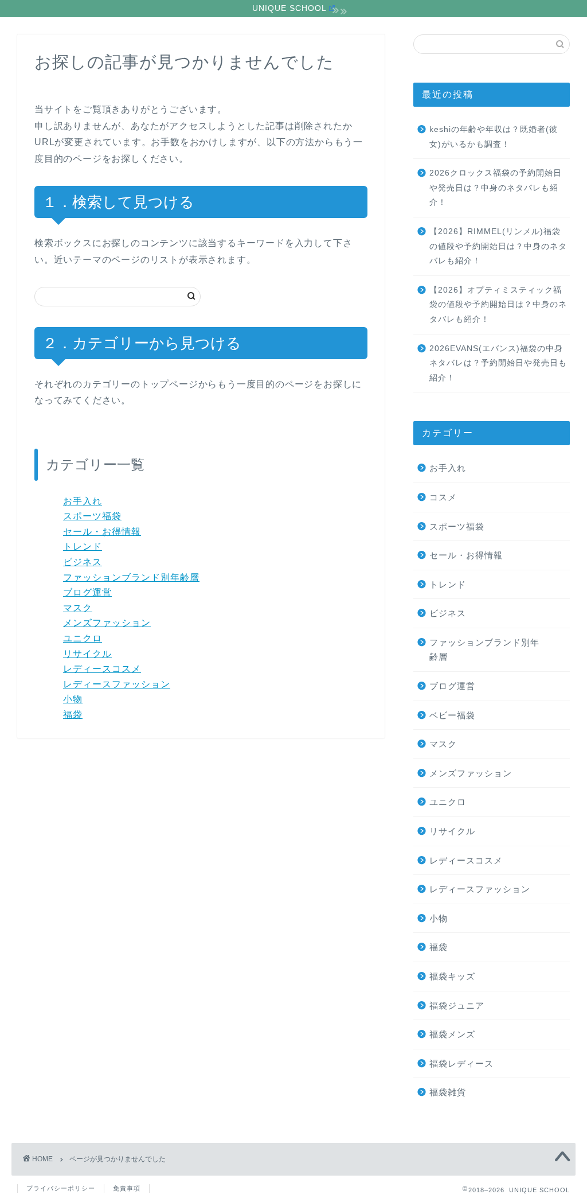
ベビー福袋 (452, 715)
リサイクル (87, 654)
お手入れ (82, 501)
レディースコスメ (102, 669)
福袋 (73, 714)
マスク (77, 608)
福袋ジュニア (456, 1005)
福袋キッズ (452, 976)
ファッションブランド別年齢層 (131, 577)
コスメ (443, 497)
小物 (73, 699)
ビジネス (82, 562)
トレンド (82, 546)
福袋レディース (461, 1063)
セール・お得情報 (102, 531)
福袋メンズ (452, 1034)
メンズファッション (107, 623)
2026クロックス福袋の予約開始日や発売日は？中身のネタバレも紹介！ (495, 188)
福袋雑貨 (447, 1092)
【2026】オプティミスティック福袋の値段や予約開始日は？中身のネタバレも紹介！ (498, 305)
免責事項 (126, 1188)
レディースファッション (116, 684)
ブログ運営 (87, 592)
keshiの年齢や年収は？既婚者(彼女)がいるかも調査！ (493, 137)
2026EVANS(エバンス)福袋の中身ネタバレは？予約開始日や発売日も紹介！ (498, 363)
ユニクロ (82, 638)
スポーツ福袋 (92, 516)
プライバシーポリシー (60, 1188)
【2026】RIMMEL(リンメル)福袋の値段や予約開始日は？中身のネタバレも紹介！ (498, 246)
